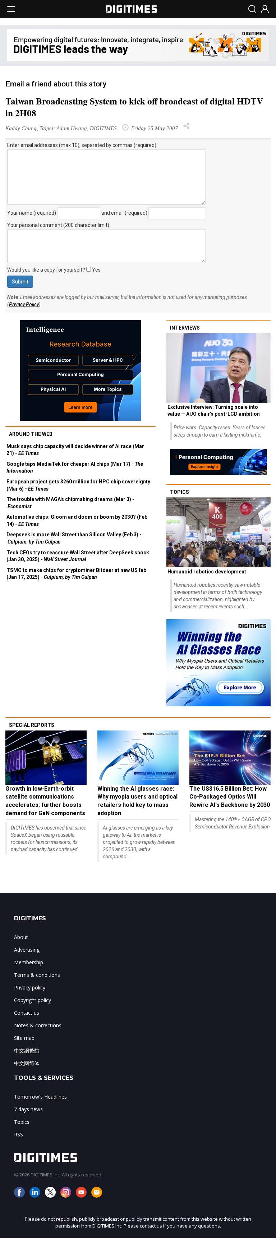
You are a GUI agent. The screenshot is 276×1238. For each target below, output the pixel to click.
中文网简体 (26, 1063)
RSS (18, 1134)
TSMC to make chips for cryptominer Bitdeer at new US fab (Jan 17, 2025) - (76, 573)
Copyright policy (32, 1000)
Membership (28, 962)
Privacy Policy (24, 304)
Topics (179, 492)
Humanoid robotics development (206, 572)
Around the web (30, 434)
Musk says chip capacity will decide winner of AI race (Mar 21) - (75, 449)
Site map (24, 1037)
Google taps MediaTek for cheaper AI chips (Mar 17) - (74, 467)
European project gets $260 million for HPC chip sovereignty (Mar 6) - (78, 485)
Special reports (31, 725)
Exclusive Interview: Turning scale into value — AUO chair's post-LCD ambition (213, 410)
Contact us (26, 1012)
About (21, 937)
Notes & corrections (37, 1025)
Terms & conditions (37, 974)
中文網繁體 (26, 1050)
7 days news (28, 1109)
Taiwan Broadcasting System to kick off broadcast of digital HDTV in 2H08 (134, 107)
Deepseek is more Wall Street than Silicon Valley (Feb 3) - (74, 538)
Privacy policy (29, 987)
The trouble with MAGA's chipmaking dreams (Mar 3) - (70, 502)
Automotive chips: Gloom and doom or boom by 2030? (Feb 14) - (76, 520)
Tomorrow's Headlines (40, 1096)
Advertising (27, 949)
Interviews (185, 328)
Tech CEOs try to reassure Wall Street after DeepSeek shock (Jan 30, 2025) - (77, 556)
